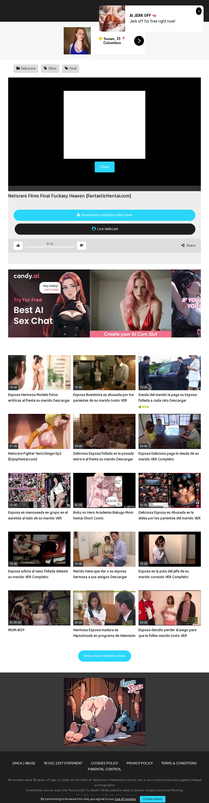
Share (190, 246)
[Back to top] (190, 786)
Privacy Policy (140, 763)
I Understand (152, 799)
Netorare (28, 69)
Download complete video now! (106, 215)
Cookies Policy (104, 763)
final (72, 69)
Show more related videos (105, 656)
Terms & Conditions (179, 763)
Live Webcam (107, 229)
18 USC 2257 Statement (63, 763)
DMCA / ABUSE (24, 763)
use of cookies (125, 799)
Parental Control (104, 769)
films (52, 69)
